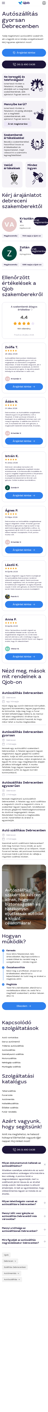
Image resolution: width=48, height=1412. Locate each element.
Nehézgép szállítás (11, 1062)
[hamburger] (3, 3)
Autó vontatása (10, 1037)
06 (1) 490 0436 (26, 64)
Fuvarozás (7, 1095)
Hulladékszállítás (10, 1103)
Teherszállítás (9, 1091)
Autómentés (8, 1099)
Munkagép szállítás (11, 1066)
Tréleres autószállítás (13, 1046)
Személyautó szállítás (13, 1054)
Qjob (6, 1255)
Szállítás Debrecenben (15, 1267)
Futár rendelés (9, 1112)
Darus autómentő (11, 1041)
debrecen (8, 1261)
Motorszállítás (9, 1058)
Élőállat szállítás (10, 1107)
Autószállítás (8, 1050)
